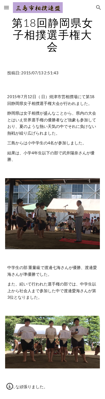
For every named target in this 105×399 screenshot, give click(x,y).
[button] (6, 7)
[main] (52, 35)
